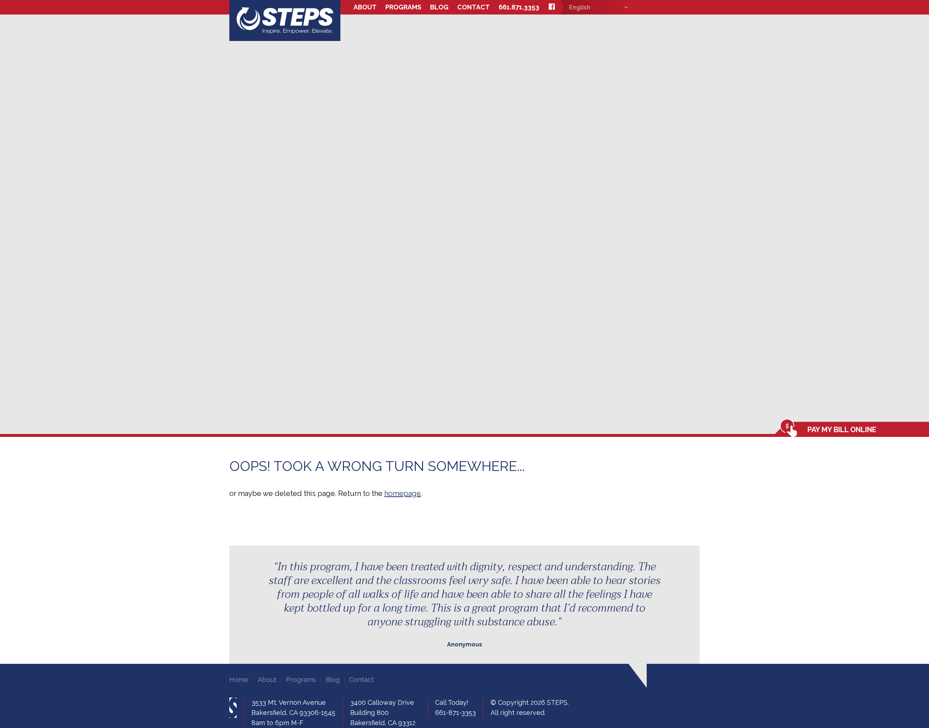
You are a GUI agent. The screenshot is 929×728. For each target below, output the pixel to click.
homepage (402, 493)
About (365, 7)
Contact (473, 7)
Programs (403, 7)
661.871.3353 (519, 7)
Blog (439, 7)
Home (238, 679)
